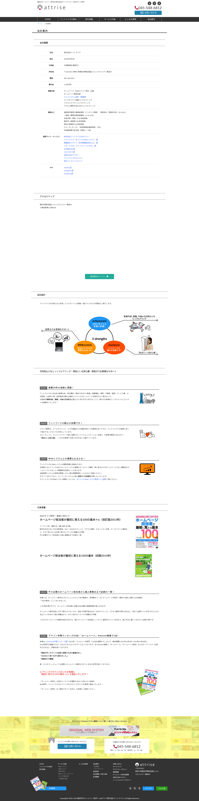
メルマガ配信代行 (63, 776)
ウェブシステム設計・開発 (74, 97)
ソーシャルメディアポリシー (122, 780)
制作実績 (89, 19)
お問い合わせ (150, 13)
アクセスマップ (98, 769)
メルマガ (148, 788)
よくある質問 (130, 19)
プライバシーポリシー (120, 769)
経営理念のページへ (98, 276)
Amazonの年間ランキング (56, 641)
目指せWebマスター (71, 155)
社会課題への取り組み (100, 774)
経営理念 (96, 771)
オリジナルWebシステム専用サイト (89, 479)
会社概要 (96, 766)
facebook (67, 174)
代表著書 (52, 788)
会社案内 (151, 19)
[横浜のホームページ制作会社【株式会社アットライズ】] (51, 8)
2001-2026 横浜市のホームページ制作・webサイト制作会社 (91, 798)
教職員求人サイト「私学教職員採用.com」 (80, 143)
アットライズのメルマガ (73, 158)
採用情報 (96, 777)
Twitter (66, 167)
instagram (67, 171)
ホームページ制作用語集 (121, 774)
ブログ (160, 788)
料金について (62, 769)
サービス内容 (109, 19)
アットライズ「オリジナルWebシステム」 (80, 140)
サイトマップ (117, 767)
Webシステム (62, 766)
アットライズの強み (68, 19)
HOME (48, 19)
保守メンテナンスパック (73, 161)
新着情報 (116, 772)
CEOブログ (68, 152)
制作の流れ (61, 771)
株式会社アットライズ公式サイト (76, 136)
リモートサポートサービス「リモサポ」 (79, 146)
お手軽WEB (68, 149)
